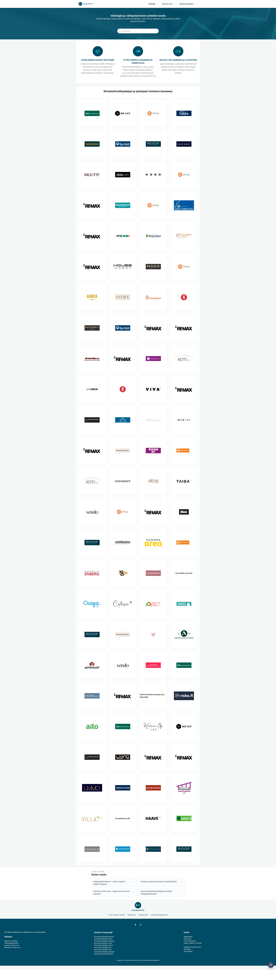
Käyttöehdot (188, 937)
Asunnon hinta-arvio (11, 945)
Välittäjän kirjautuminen (192, 947)
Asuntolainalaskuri (159, 915)
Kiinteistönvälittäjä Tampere (104, 941)
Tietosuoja (187, 939)
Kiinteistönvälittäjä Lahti (102, 950)
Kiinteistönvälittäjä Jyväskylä (104, 952)
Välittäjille (187, 949)
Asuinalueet (143, 915)
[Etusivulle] (85, 4)
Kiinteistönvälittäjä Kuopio (103, 954)
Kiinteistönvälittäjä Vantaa (103, 945)
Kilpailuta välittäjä (10, 941)
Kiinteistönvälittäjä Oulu (102, 947)
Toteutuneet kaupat (117, 915)
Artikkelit (132, 915)
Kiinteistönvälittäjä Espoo (103, 939)
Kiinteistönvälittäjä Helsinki (104, 937)
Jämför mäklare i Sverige (192, 943)
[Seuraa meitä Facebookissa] (135, 924)
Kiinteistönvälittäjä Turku (103, 943)
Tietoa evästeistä (190, 941)
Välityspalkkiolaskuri (11, 943)
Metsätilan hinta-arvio (12, 947)
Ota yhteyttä (188, 951)
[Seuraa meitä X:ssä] (140, 924)
